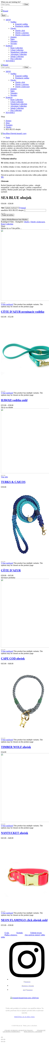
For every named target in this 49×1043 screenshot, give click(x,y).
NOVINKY (10, 61)
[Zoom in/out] (4, 1039)
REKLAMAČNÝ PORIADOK (33, 1031)
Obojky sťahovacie (22, 35)
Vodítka (13, 22)
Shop (8, 123)
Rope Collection (16, 48)
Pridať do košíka (7, 215)
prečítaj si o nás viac (24, 1016)
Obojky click (20, 31)
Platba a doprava (11, 935)
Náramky (13, 41)
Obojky (13, 28)
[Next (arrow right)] (4, 1041)
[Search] (30, 67)
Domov (8, 121)
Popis (8, 137)
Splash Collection (17, 56)
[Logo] (4, 11)
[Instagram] (7, 1002)
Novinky (13, 43)
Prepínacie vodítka (22, 26)
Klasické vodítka (21, 24)
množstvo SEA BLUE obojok (12, 210)
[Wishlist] (4, 391)
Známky (13, 37)
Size (2, 208)
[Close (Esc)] (2, 1039)
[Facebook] (4, 1002)
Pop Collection (16, 59)
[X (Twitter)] (11, 1002)
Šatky (12, 39)
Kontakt (20, 933)
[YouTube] (14, 1002)
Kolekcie (9, 46)
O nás (7, 933)
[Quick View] (2, 391)
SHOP (8, 20)
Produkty (9, 125)
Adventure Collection (18, 54)
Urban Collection (16, 50)
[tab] (27, 137)
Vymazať (22, 208)
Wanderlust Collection (18, 52)
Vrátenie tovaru (36, 933)
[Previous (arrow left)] (2, 1041)
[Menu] (2, 9)
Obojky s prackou (22, 33)
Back (3, 15)
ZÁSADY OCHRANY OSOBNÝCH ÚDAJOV (19, 1030)
